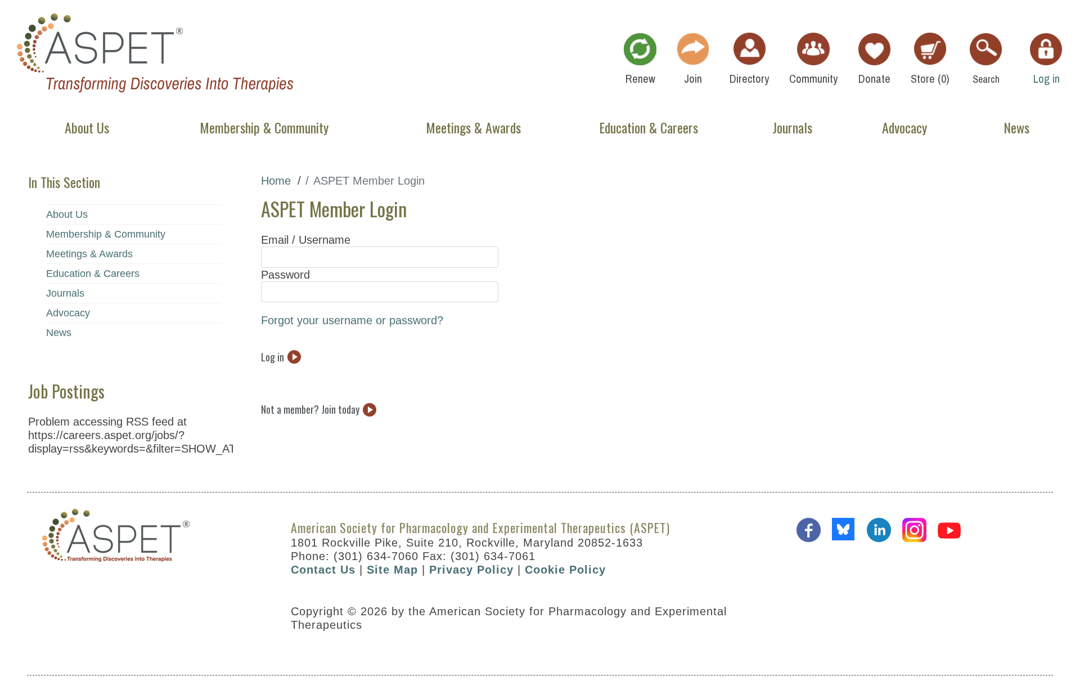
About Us (67, 214)
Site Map (392, 569)
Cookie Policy (565, 569)
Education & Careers (93, 273)
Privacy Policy (471, 569)
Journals (65, 293)
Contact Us (323, 569)
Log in (272, 357)
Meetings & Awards (89, 254)
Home (276, 181)
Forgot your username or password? (352, 320)
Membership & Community (105, 234)
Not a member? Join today (310, 409)
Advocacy (68, 313)
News (58, 332)
